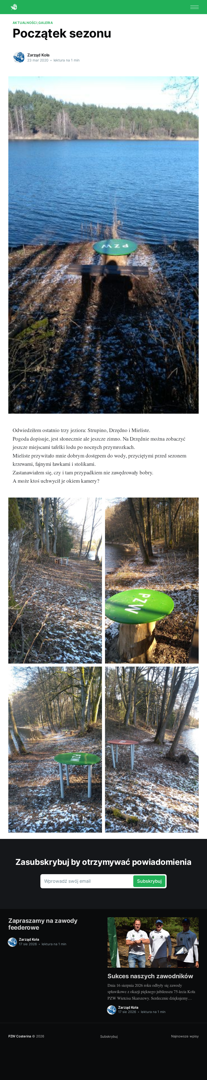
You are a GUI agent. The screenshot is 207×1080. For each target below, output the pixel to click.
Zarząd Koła (38, 54)
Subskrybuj (109, 1036)
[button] (194, 7)
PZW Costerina (19, 1036)
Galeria (45, 23)
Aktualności (25, 23)
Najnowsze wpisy (185, 1036)
